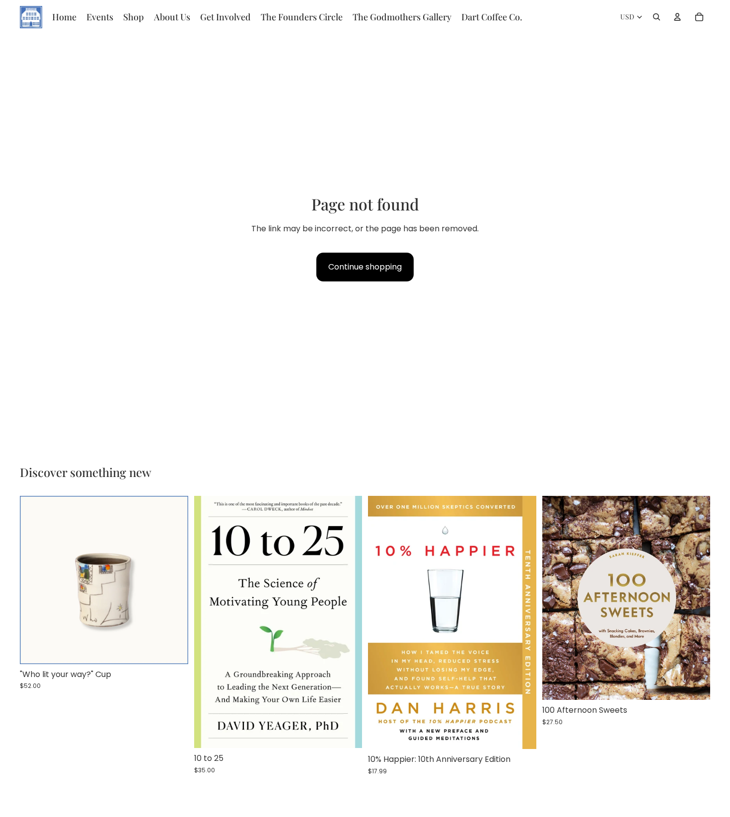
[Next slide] (173, 580)
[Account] (677, 17)
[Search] (656, 17)
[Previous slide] (35, 580)
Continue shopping (365, 266)
